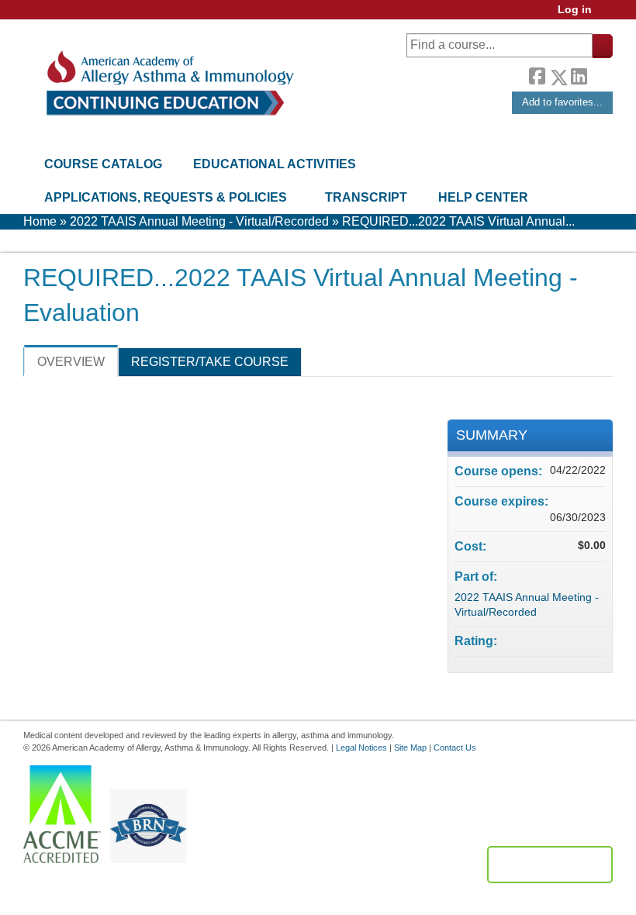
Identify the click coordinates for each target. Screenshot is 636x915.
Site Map (410, 747)
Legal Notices (361, 747)
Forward (599, 73)
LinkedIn (578, 74)
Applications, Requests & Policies (165, 197)
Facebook (536, 74)
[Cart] (608, 15)
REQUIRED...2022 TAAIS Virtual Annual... (458, 221)
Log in (575, 10)
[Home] (168, 83)
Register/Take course (210, 361)
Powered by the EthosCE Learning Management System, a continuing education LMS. (550, 864)
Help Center (483, 197)
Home (40, 221)
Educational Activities (274, 164)
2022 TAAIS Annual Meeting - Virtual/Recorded (199, 221)
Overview (71, 361)
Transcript (366, 197)
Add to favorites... (562, 102)
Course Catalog (103, 164)
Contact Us (455, 747)
